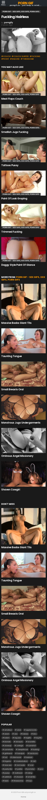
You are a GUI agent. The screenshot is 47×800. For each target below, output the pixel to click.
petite (19, 769)
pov (41, 769)
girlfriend (8, 753)
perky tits (8, 769)
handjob (20, 753)
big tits (39, 737)
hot (5, 757)
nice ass (7, 765)
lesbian (29, 757)
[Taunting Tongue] (23, 340)
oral (31, 765)
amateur (8, 730)
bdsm (6, 737)
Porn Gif (25, 3)
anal (19, 730)
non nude (21, 765)
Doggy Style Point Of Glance (18, 265)
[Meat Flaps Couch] (23, 83)
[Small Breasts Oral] (23, 374)
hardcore (34, 753)
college (20, 745)
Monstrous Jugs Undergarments (20, 422)
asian (6, 734)
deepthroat (23, 749)
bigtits (28, 737)
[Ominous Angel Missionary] (23, 440)
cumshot (32, 745)
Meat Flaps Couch (12, 99)
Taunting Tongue (11, 356)
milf (34, 761)
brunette (31, 741)
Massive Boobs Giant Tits (16, 323)
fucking (35, 56)
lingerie (7, 761)
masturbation (22, 761)
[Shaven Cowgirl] (23, 474)
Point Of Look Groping (14, 198)
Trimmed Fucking (11, 232)
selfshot (7, 777)
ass (15, 734)
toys (30, 781)
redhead (18, 773)
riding (29, 773)
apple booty (31, 730)
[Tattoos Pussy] (23, 149)
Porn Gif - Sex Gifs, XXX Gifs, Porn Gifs (21, 94)
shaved (16, 59)
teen (6, 781)
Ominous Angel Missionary (17, 456)
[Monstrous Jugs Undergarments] (23, 407)
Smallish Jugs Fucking (14, 132)
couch (7, 56)
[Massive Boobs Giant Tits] (23, 302)
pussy (6, 59)
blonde (7, 741)
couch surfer (21, 56)
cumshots (8, 749)
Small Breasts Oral (12, 389)
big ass (18, 737)
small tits (31, 777)
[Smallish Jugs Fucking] (23, 116)
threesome (28, 59)
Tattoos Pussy (10, 165)
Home (23, 797)
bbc (35, 734)
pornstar (31, 769)
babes (25, 734)
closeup (7, 745)
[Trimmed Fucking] (23, 216)
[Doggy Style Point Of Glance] (23, 249)
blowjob (19, 741)
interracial (16, 757)
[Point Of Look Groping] (23, 183)
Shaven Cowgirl (10, 489)
